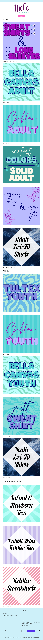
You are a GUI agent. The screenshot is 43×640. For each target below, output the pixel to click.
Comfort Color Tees (7, 185)
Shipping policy (30, 637)
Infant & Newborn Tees (8, 523)
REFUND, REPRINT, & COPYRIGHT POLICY (10, 615)
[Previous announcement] (2, 1)
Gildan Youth (6, 354)
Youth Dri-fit (6, 477)
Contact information (36, 637)
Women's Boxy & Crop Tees (9, 226)
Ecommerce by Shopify (19, 637)
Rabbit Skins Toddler (8, 565)
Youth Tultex (6, 313)
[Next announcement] (41, 1)
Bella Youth (5, 395)
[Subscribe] (20, 631)
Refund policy (25, 637)
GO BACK (21, 16)
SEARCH (4, 610)
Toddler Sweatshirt (7, 606)
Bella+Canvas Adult (7, 102)
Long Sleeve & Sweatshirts (9, 61)
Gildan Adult (6, 143)
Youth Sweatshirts (7, 436)
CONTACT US (5, 613)
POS (13, 637)
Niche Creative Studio (10, 637)
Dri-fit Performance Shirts (9, 267)
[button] (2, 8)
